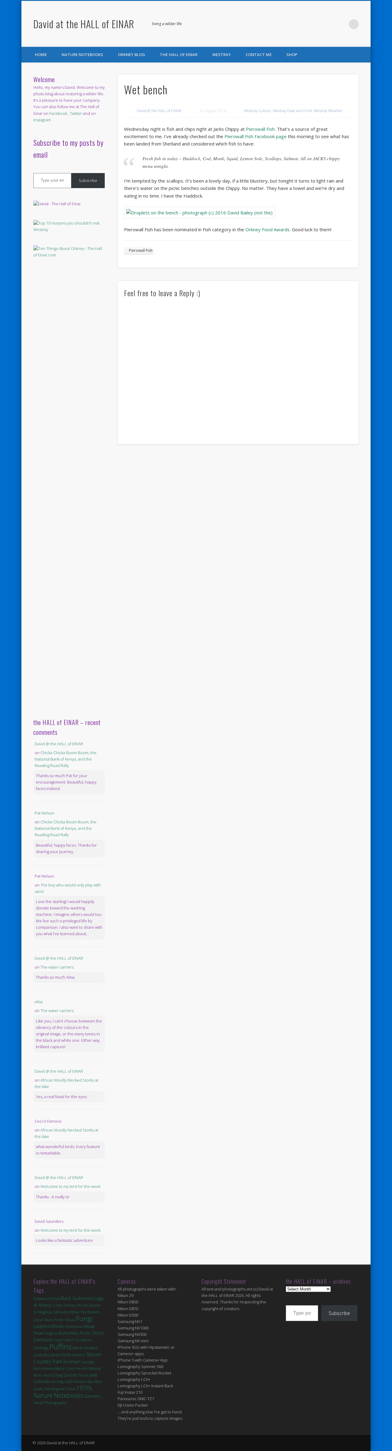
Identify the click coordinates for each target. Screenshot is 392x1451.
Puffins (60, 1346)
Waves (86, 1340)
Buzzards (51, 1355)
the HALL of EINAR (179, 54)
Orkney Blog (131, 54)
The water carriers (57, 967)
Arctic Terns (92, 1333)
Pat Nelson (44, 813)
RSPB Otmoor (73, 1355)
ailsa (39, 1001)
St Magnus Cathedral (51, 1312)
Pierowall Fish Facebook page (255, 136)
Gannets (92, 1396)
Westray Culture (257, 110)
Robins (93, 1312)
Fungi (84, 1318)
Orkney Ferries (76, 1305)
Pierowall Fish (260, 129)
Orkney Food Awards (267, 229)
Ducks (94, 1305)
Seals (38, 1389)
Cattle (57, 1305)
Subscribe (88, 180)
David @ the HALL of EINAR (159, 110)
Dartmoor (43, 1340)
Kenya (54, 1298)
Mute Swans (43, 1375)
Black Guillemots (77, 1298)
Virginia (51, 1333)
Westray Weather (328, 110)
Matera (95, 1368)
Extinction (74, 1326)
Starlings (40, 1348)
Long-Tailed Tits (67, 1340)
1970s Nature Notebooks (62, 1392)
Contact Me (259, 54)
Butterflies (69, 1333)
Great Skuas (43, 1319)
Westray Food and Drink (292, 110)
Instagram (42, 120)
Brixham (71, 1361)
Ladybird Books (49, 1326)
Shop (291, 54)
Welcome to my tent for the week (70, 1186)
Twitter (341, 24)
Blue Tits (78, 1312)
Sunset (70, 1375)
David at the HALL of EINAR (83, 24)
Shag (58, 1375)
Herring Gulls (61, 1381)
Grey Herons (77, 1368)
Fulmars (40, 1298)
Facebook (329, 24)
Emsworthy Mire (88, 1381)
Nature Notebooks (82, 54)
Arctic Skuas (64, 1319)
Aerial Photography (49, 1402)
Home (41, 54)
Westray (221, 54)
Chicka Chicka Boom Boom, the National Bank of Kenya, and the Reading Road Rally (65, 759)
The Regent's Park (59, 1389)
